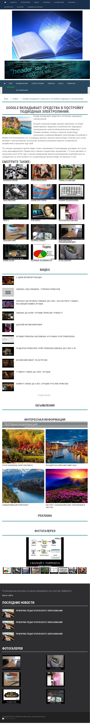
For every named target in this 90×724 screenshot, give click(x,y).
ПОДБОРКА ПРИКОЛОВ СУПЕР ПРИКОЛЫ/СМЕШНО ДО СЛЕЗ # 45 (46, 348)
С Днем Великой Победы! (29, 277)
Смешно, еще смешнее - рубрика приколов (38, 289)
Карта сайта (7, 595)
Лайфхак (51, 83)
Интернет (20, 7)
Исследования (22, 90)
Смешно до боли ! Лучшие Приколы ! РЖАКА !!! (39, 313)
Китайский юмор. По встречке (31, 360)
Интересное (8, 7)
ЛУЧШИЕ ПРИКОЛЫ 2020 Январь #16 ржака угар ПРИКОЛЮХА (45, 336)
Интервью (46, 2)
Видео (36, 2)
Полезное (71, 2)
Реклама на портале (35, 7)
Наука (60, 83)
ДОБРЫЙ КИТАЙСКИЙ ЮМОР (29, 325)
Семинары (71, 83)
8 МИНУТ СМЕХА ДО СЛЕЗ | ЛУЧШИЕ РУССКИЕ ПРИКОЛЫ (42, 384)
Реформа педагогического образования (39, 610)
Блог (11, 83)
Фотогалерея (25, 2)
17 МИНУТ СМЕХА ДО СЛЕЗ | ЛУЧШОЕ (33, 372)
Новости (13, 2)
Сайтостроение (37, 83)
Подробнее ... (45, 395)
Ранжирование (22, 83)
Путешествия (59, 2)
